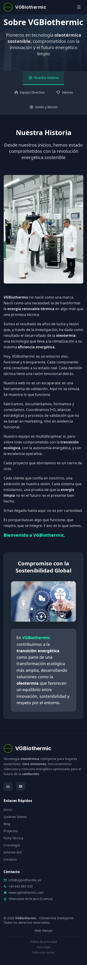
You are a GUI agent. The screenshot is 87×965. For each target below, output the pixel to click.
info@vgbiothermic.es (24, 880)
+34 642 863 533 (20, 886)
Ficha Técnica (13, 838)
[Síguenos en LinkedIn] (8, 786)
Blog (7, 824)
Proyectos (11, 831)
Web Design (44, 930)
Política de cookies (43, 952)
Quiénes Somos (15, 817)
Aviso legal (43, 947)
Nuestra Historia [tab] (46, 78)
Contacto (10, 859)
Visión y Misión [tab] (46, 107)
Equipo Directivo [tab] (32, 92)
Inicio (8, 809)
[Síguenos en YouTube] (20, 786)
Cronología (12, 845)
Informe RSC (13, 852)
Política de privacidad (43, 942)
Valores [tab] (67, 92)
